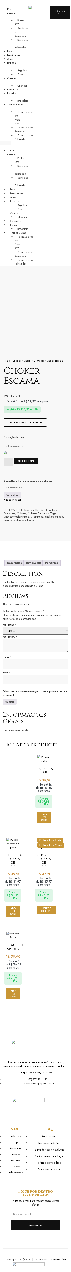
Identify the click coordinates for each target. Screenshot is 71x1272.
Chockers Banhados (34, 360)
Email (7, 672)
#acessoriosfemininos (16, 517)
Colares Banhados (38, 513)
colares (8, 520)
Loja (9, 51)
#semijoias (37, 517)
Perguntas (51, 563)
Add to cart (26, 461)
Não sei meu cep (12, 499)
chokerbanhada (54, 517)
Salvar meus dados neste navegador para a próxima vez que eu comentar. (35, 693)
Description (14, 563)
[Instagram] (38, 1091)
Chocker (17, 360)
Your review (10, 636)
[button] (5, 143)
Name (7, 657)
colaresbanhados (24, 520)
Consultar (12, 495)
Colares (21, 513)
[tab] (14, 563)
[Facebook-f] (33, 1091)
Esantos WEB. (60, 1259)
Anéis (10, 59)
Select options (46, 909)
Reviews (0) (33, 563)
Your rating (10, 625)
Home (7, 360)
